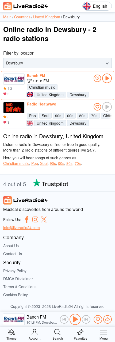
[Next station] (86, 319)
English (100, 6)
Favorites (80, 338)
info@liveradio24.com (21, 227)
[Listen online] (107, 78)
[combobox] (6, 63)
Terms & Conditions (19, 286)
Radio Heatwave (41, 104)
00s (70, 115)
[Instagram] (35, 219)
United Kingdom (50, 94)
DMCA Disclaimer (18, 278)
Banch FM (36, 75)
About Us (11, 245)
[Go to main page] (25, 6)
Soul (45, 115)
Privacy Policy (14, 270)
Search (57, 338)
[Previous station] (64, 319)
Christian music (42, 87)
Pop (32, 115)
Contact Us (12, 253)
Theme (11, 338)
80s (82, 115)
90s (58, 115)
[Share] (107, 319)
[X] (44, 219)
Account (34, 338)
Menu (103, 338)
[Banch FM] (14, 79)
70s (94, 115)
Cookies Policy (15, 294)
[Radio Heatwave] (14, 107)
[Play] (75, 319)
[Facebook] (27, 219)
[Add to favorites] (97, 78)
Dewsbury (78, 94)
